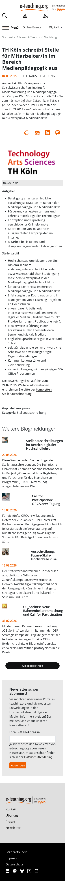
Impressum (13, 858)
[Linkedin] (8, 871)
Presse (10, 822)
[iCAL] (36, 871)
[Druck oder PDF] (27, 132)
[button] (7, 28)
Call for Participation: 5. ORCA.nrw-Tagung (46, 500)
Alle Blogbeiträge (32, 665)
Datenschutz (14, 864)
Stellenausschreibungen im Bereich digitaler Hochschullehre (44, 444)
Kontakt (11, 809)
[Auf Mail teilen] (37, 132)
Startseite (8, 37)
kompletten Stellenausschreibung (27, 391)
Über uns (12, 815)
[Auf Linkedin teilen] (47, 132)
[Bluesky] (22, 871)
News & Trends (29, 37)
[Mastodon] (15, 871)
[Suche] (4, 16)
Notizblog (50, 37)
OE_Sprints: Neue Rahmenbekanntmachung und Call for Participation (43, 611)
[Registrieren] (45, 16)
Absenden (18, 765)
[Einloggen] (24, 16)
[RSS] (29, 871)
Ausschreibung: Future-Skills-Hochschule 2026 (44, 555)
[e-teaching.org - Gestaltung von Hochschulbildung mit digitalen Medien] (42, 5)
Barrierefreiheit (16, 852)
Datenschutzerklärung (38, 757)
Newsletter (13, 828)
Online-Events (32, 27)
